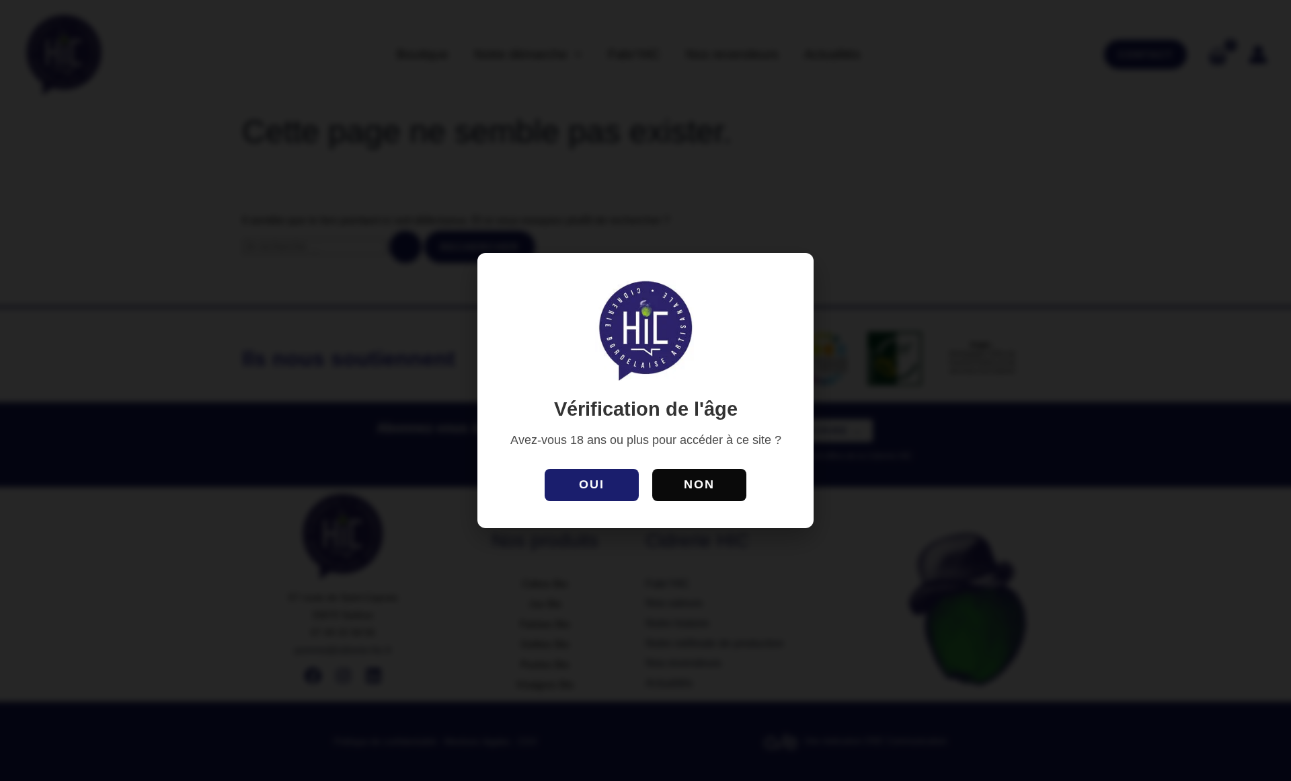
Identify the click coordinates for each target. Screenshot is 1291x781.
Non (699, 484)
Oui (591, 484)
